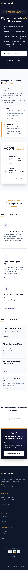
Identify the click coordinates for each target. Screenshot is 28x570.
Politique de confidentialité (19, 566)
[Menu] (25, 3)
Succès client (4, 516)
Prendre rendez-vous (13, 453)
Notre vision (4, 531)
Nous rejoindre (5, 536)
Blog (2, 519)
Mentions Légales (7, 566)
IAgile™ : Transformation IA (8, 497)
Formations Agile (5, 504)
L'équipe (3, 533)
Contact (3, 538)
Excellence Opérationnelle (7, 499)
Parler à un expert (15, 60)
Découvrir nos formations (12, 54)
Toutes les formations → (7, 216)
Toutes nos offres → (6, 321)
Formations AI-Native (6, 502)
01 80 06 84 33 (7, 542)
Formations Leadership (7, 507)
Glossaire (3, 521)
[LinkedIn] (14, 556)
